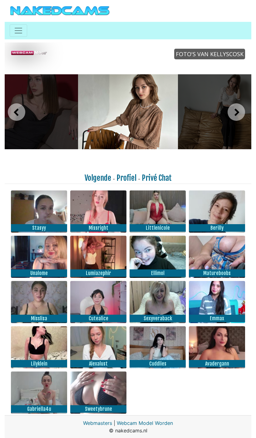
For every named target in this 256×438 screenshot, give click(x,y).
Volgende (98, 178)
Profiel (126, 178)
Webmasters (97, 423)
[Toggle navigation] (18, 30)
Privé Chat (157, 178)
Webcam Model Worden (145, 423)
